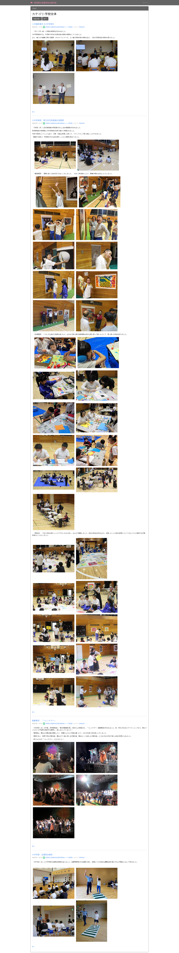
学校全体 (82, 27)
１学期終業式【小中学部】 (43, 24)
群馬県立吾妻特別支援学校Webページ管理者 (59, 27)
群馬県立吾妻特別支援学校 (45, 2)
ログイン (146, 3)
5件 (45, 19)
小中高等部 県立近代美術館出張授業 (48, 120)
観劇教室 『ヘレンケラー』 (44, 720)
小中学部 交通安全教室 (42, 854)
